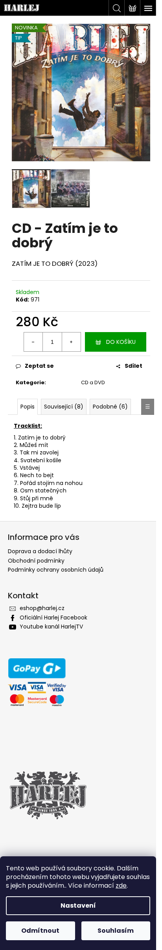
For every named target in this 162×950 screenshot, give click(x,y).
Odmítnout (40, 930)
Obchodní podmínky (36, 561)
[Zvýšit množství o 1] (71, 341)
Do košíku (121, 342)
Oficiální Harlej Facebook (53, 617)
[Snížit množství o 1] (33, 341)
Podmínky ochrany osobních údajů (55, 570)
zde (121, 885)
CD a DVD (93, 382)
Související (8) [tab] (63, 407)
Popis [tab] (27, 407)
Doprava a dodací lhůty (40, 551)
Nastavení (78, 905)
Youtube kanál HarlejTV (51, 626)
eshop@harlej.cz (42, 608)
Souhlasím (116, 930)
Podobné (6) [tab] (110, 407)
